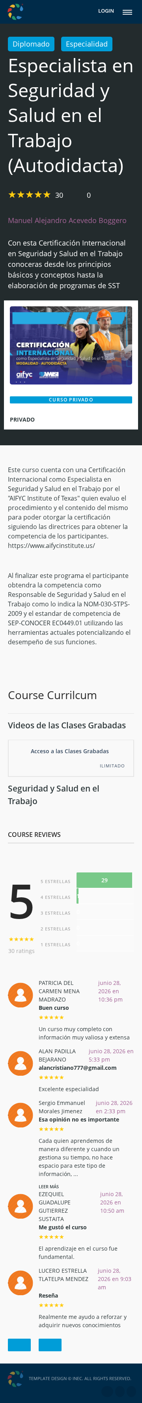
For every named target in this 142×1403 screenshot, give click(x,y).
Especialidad (87, 44)
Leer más (49, 1186)
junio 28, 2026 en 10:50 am (112, 1202)
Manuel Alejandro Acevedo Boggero (67, 220)
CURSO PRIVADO (71, 399)
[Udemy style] (71, 345)
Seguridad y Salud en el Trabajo (53, 795)
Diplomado (31, 44)
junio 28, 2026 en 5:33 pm (111, 1055)
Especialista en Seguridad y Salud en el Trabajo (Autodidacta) (71, 115)
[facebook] (107, 1391)
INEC (77, 1378)
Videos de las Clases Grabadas (67, 725)
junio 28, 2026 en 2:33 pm (114, 1107)
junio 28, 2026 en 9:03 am (114, 1279)
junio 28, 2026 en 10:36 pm (110, 991)
